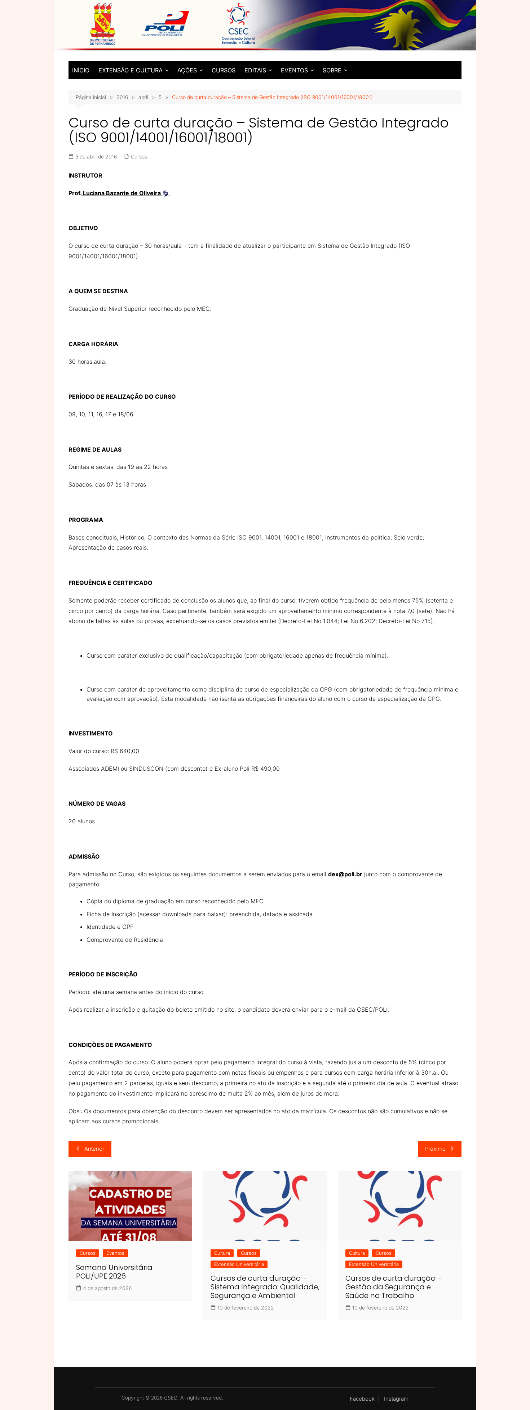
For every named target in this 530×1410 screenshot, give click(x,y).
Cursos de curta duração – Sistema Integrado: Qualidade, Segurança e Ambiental (265, 1287)
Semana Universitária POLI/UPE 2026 (114, 1271)
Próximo (435, 1148)
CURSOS (223, 70)
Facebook (362, 1399)
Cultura (222, 1253)
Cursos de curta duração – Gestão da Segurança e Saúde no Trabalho (393, 1287)
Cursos (139, 156)
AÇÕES (187, 70)
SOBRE (332, 70)
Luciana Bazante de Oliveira (121, 193)
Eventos (115, 1253)
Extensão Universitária (239, 1264)
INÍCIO (80, 70)
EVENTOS (294, 70)
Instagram (396, 1399)
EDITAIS (255, 70)
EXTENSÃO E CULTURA (130, 70)
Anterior (94, 1148)
